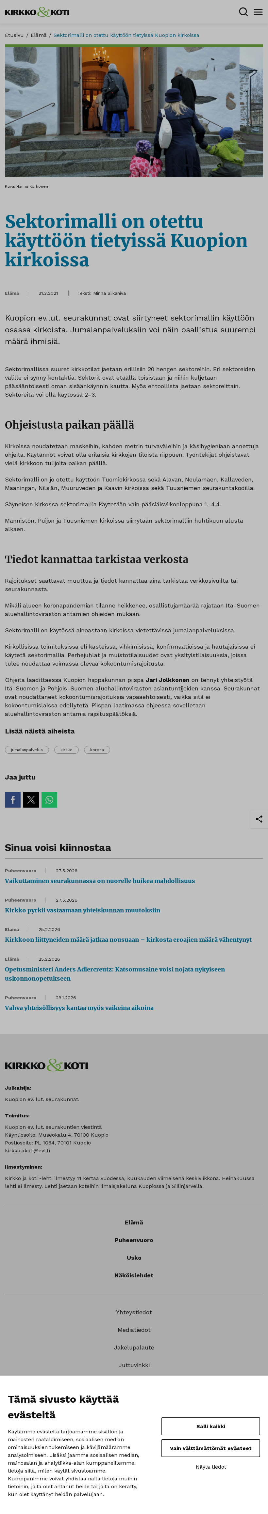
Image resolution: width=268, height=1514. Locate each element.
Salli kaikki (210, 1426)
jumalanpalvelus (27, 750)
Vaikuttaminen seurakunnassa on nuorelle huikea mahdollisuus (100, 881)
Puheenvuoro (20, 870)
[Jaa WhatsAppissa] (49, 800)
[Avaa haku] (243, 11)
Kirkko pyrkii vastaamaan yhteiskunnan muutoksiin (82, 910)
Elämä (39, 35)
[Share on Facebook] (13, 800)
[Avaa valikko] (258, 12)
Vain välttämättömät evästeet (211, 1448)
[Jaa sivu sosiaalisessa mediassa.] (259, 819)
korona (97, 750)
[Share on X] (31, 800)
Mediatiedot (134, 1329)
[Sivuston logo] (37, 11)
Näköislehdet (134, 1275)
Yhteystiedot (134, 1312)
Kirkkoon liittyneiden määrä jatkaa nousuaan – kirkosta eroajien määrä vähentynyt (128, 939)
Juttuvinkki (134, 1365)
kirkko (66, 750)
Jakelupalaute (134, 1347)
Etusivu (14, 35)
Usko (134, 1257)
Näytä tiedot (211, 1467)
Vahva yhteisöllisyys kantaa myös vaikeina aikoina (79, 1008)
